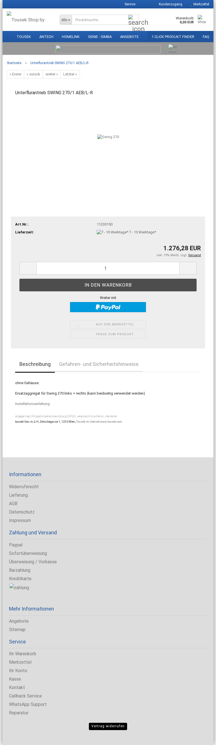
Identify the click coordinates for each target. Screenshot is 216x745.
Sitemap (17, 629)
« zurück (33, 74)
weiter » (52, 74)
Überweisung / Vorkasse (33, 561)
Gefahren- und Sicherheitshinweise (99, 364)
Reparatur (18, 712)
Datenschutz (22, 512)
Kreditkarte (20, 578)
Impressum (20, 520)
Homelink (71, 37)
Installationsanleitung (32, 404)
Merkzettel (200, 4)
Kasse (15, 679)
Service (129, 4)
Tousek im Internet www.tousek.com (99, 421)
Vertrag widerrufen (108, 726)
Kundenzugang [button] (169, 4)
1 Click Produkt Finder (173, 37)
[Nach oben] (15, 736)
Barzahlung (19, 570)
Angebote (129, 37)
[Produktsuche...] (133, 20)
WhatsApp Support (28, 704)
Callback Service (25, 696)
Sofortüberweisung (28, 553)
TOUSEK (24, 37)
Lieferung (18, 495)
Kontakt (17, 687)
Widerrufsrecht (24, 486)
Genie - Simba (100, 37)
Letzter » (70, 74)
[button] (145, 4)
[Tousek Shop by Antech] (29, 19)
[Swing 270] (108, 143)
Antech (46, 37)
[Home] (7, 35)
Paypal (15, 545)
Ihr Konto (18, 670)
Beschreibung (35, 364)
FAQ (206, 37)
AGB (13, 503)
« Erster (15, 74)
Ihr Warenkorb (22, 653)
